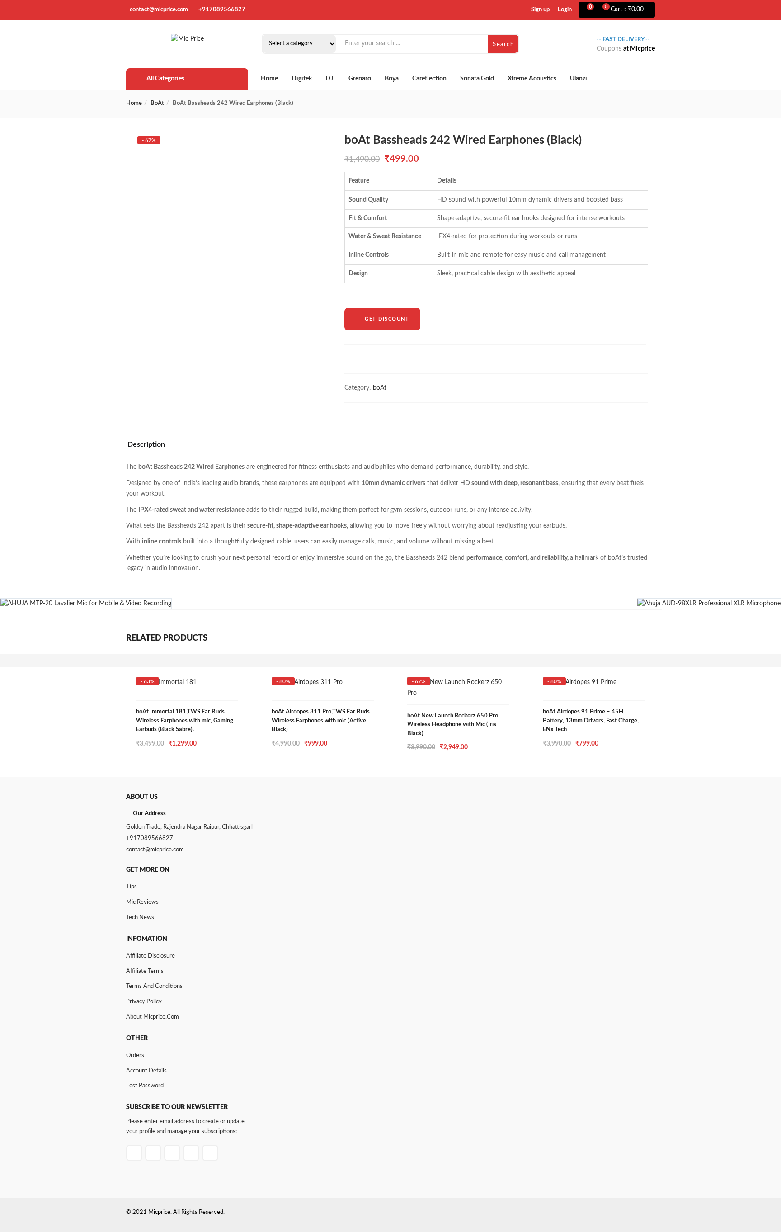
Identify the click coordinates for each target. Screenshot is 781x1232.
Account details (146, 1071)
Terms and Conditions (154, 986)
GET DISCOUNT (387, 318)
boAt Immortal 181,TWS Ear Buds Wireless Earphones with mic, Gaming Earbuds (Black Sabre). (184, 720)
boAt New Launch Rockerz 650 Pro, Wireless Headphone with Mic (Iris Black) (453, 724)
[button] (628, 10)
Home (269, 79)
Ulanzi (578, 79)
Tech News (140, 917)
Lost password (145, 1086)
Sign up (540, 10)
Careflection (429, 79)
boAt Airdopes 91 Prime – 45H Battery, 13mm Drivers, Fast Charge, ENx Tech (591, 720)
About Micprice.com (152, 1017)
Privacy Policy (144, 1002)
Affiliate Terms (145, 971)
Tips (131, 887)
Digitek (302, 79)
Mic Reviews (142, 902)
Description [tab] (146, 444)
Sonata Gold (477, 79)
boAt (157, 103)
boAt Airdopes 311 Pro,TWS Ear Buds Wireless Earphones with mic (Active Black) (321, 720)
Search (503, 44)
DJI (330, 79)
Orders (135, 1055)
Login (565, 10)
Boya (392, 79)
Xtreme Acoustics (532, 79)
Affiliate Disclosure (150, 956)
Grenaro (359, 79)
